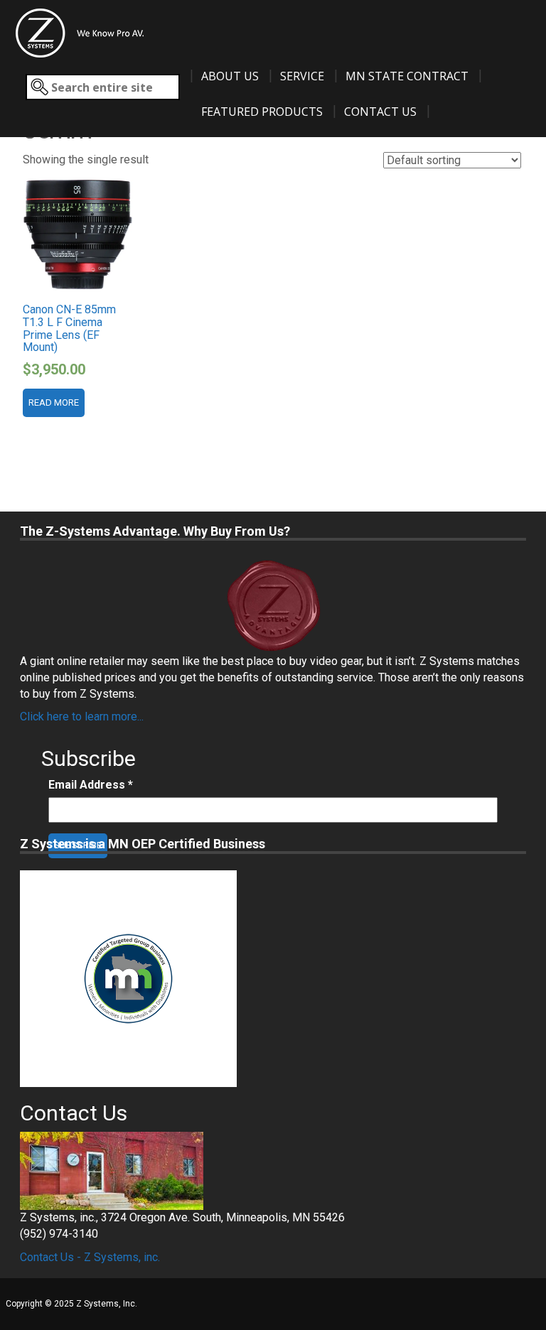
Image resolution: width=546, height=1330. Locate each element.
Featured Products (262, 111)
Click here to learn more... (82, 716)
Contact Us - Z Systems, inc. (90, 1257)
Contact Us (380, 111)
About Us (230, 76)
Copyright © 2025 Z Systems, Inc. (71, 1304)
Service (302, 76)
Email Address (90, 784)
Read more (53, 402)
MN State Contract (407, 76)
